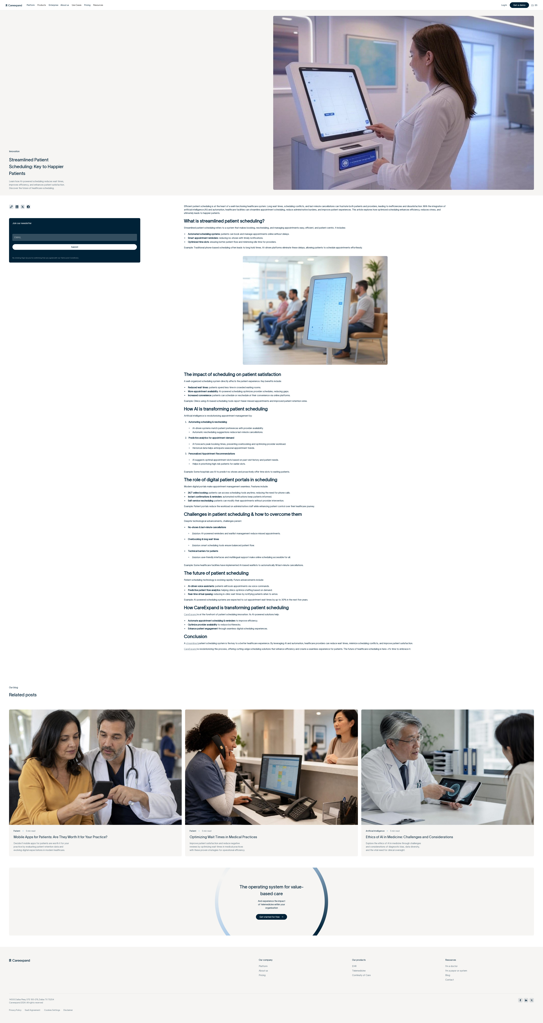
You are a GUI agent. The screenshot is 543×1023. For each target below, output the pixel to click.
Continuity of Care (361, 975)
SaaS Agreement (32, 1010)
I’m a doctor (451, 966)
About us (263, 970)
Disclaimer (68, 1010)
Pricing (262, 975)
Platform (263, 966)
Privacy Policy (15, 1010)
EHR (354, 966)
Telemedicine (359, 970)
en (532, 5)
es (536, 5)
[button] (42, 5)
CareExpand (190, 614)
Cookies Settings (52, 1010)
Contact (449, 979)
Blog (447, 975)
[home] (14, 5)
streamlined (192, 643)
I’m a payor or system (456, 970)
